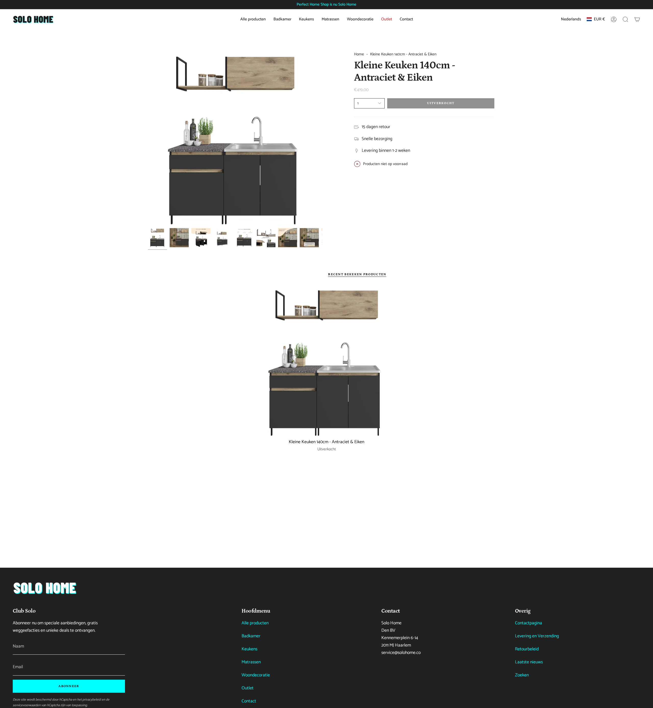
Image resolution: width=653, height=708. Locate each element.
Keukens (249, 649)
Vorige (148, 138)
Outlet (248, 688)
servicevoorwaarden (27, 705)
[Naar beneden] (45, 588)
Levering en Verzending (537, 636)
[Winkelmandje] (637, 19)
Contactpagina (528, 623)
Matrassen (251, 662)
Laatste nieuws (529, 662)
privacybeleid (91, 699)
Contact (249, 701)
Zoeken (522, 675)
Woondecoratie (256, 675)
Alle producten (255, 623)
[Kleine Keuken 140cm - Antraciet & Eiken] (326, 361)
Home (359, 54)
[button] (625, 19)
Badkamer (251, 636)
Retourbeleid (527, 649)
